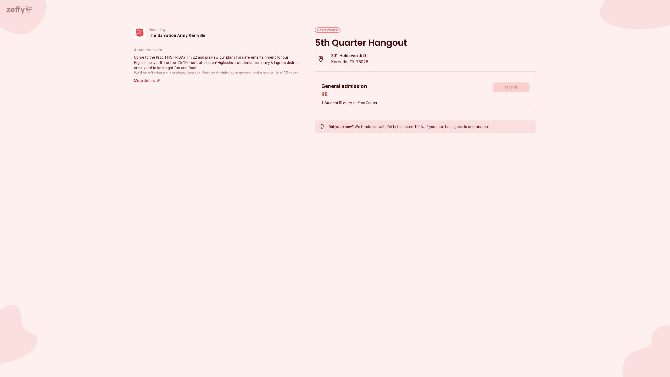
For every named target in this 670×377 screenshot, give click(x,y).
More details (144, 81)
